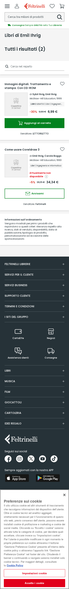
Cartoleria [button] (13, 413)
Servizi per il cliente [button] (19, 275)
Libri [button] (8, 371)
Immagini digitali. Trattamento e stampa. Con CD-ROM (28, 86)
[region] (34, 539)
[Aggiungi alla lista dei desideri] (62, 84)
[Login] (16, 6)
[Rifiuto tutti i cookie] (64, 495)
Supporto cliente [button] (17, 296)
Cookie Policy (15, 565)
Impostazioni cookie (34, 573)
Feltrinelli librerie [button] (17, 264)
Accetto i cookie (34, 583)
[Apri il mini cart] (61, 6)
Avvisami (37, 193)
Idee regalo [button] (13, 423)
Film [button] (7, 392)
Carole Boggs (52, 155)
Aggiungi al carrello (37, 123)
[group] (34, 25)
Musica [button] (10, 381)
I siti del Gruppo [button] (16, 317)
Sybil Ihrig (38, 94)
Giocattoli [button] (13, 402)
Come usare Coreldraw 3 (22, 150)
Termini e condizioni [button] (19, 306)
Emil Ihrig (51, 94)
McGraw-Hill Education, (43, 98)
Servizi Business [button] (16, 285)
